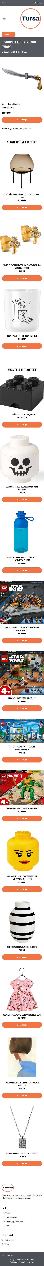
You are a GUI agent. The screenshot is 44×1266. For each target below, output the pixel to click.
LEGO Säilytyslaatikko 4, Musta (22, 414)
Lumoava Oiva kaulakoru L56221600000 (22, 1153)
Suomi (5, 3)
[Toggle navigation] (4, 19)
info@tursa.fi (38, 3)
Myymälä (8, 34)
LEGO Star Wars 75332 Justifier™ (22, 698)
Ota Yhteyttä (21, 1259)
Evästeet (30, 1259)
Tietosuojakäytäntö (17, 1262)
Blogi (7, 1226)
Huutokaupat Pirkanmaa (14, 1221)
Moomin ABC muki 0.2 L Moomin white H (22, 336)
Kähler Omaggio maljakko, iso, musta (22, 947)
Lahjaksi (14, 104)
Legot (21, 104)
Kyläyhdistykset (11, 1217)
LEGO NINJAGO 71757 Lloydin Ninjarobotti (22, 808)
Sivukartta (30, 1262)
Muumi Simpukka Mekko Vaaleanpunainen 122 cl (22, 1014)
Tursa (7, 1213)
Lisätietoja (22, 120)
